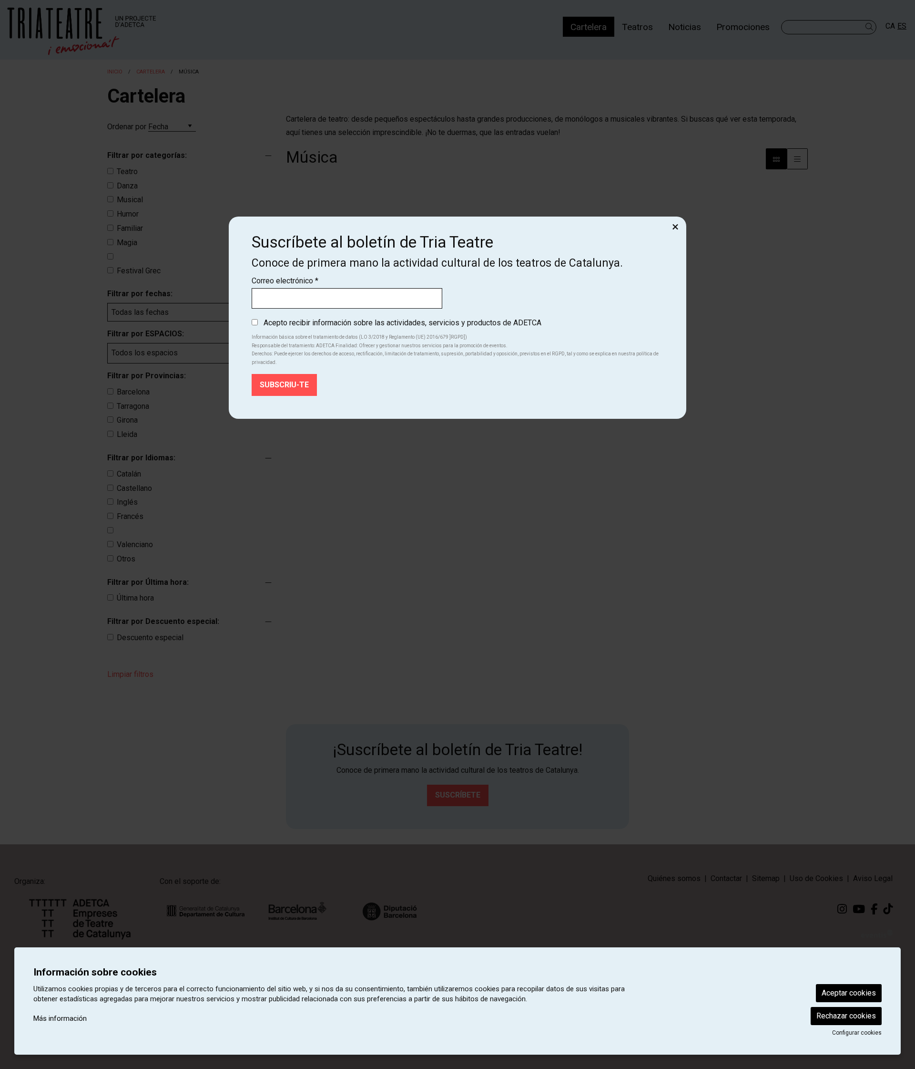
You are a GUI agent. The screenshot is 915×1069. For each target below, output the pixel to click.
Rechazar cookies (846, 1015)
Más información (60, 1018)
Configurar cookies (857, 1033)
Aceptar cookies (849, 992)
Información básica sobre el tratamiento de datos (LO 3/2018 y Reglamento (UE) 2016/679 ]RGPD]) (359, 337)
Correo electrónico (285, 280)
